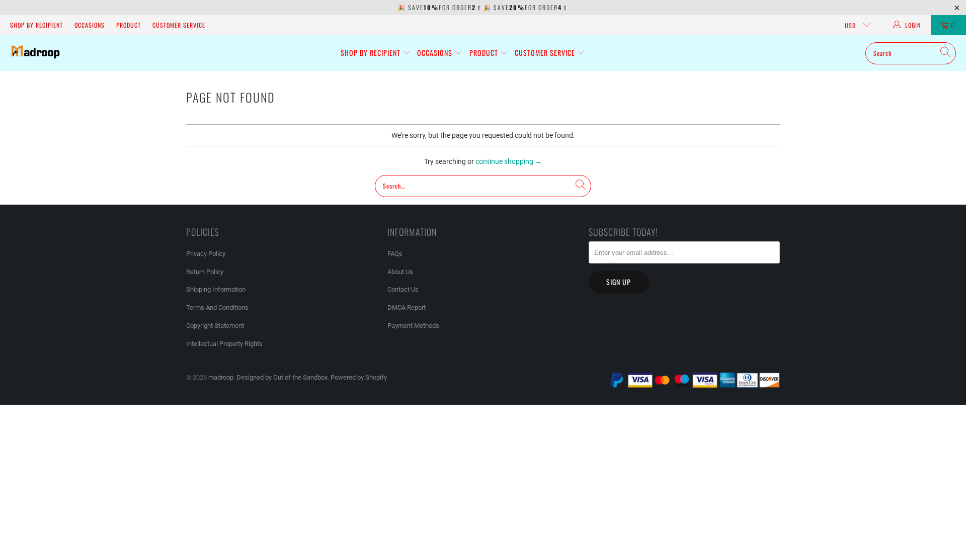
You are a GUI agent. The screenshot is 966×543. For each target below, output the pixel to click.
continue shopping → (508, 161)
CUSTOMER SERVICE (178, 25)
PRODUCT (128, 25)
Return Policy (204, 272)
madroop (220, 377)
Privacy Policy (205, 253)
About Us (400, 272)
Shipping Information (216, 289)
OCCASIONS (89, 25)
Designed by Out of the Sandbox (282, 377)
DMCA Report (406, 307)
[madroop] (35, 53)
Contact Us (403, 289)
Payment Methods (413, 325)
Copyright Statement (215, 325)
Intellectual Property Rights (224, 343)
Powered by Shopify (359, 377)
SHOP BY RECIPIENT (36, 25)
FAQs (395, 253)
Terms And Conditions (217, 307)
